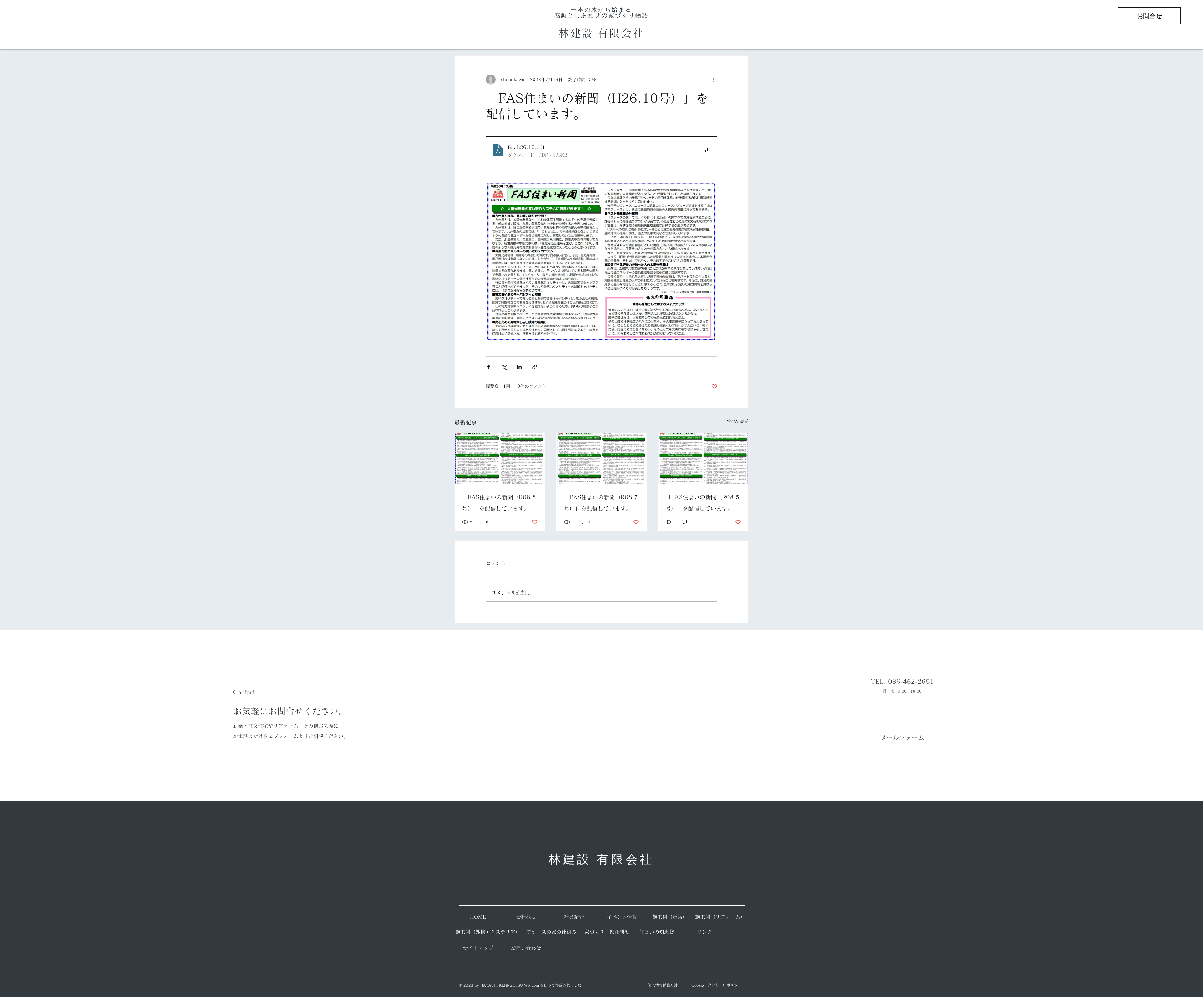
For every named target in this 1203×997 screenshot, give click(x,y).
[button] (42, 22)
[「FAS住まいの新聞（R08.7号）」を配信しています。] (601, 458)
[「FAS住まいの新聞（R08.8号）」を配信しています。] (500, 458)
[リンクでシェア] (535, 367)
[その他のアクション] (713, 79)
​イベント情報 (622, 916)
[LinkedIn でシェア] (519, 367)
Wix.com (531, 985)
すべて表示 (738, 421)
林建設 (577, 33)
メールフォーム (902, 738)
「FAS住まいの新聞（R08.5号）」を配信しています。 (702, 502)
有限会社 (620, 33)
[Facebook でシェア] (489, 367)
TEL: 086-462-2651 (902, 681)
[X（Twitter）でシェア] (504, 367)
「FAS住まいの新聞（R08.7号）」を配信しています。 (601, 502)
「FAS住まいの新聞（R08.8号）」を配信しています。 (499, 502)
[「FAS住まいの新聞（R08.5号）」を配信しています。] (703, 458)
